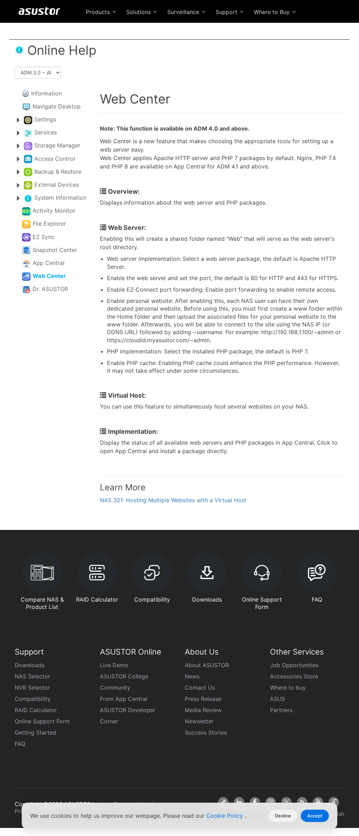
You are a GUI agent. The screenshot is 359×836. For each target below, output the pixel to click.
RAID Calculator (36, 710)
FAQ (20, 743)
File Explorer (49, 223)
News (192, 676)
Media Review (203, 710)
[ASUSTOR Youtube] (318, 802)
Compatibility (32, 698)
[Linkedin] (239, 802)
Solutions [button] (139, 11)
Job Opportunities (294, 665)
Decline (283, 815)
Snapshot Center (55, 249)
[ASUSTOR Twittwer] (286, 802)
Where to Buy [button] (272, 11)
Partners (281, 710)
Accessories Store (294, 676)
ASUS (277, 698)
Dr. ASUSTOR (50, 288)
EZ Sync (43, 236)
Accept (315, 815)
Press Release (203, 698)
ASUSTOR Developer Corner (127, 715)
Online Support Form (42, 721)
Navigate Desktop (57, 106)
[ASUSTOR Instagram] (270, 802)
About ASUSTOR (207, 665)
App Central (49, 262)
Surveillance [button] (184, 11)
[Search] (337, 28)
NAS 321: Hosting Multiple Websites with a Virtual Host (173, 500)
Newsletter (199, 721)
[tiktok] (223, 802)
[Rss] (302, 802)
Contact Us (200, 687)
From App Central (123, 698)
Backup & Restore (57, 171)
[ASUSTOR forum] (333, 802)
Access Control (54, 158)
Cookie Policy (225, 815)
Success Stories (206, 732)
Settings (45, 119)
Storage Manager (57, 145)
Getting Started (35, 732)
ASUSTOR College (124, 676)
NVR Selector (32, 687)
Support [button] (227, 11)
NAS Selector (32, 676)
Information (46, 93)
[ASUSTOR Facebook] (255, 802)
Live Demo (114, 665)
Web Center (49, 275)
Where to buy (288, 687)
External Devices (56, 184)
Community (115, 687)
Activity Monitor (54, 210)
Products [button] (98, 11)
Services (45, 132)
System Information (60, 197)
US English (310, 28)
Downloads (30, 665)
